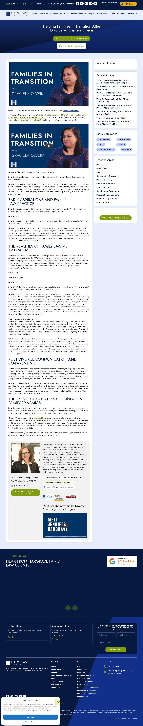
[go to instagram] (11, 696)
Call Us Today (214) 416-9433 (71, 39)
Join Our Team (118, 14)
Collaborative (124, 139)
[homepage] (17, 14)
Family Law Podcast (71, 110)
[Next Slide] (75, 607)
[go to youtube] (16, 696)
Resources (102, 14)
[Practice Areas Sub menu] (85, 14)
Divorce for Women (105, 184)
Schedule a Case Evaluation (25, 493)
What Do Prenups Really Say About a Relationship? (112, 100)
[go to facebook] (7, 696)
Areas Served (59, 14)
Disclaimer (132, 718)
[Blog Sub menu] (94, 14)
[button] (56, 700)
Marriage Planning (106, 149)
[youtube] (86, 4)
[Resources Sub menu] (109, 14)
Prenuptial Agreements (107, 199)
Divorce (121, 144)
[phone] (9, 637)
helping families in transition (31, 120)
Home (34, 14)
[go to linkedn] (20, 696)
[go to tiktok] (24, 696)
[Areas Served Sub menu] (67, 14)
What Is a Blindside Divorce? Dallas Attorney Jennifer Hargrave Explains (113, 81)
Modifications (102, 202)
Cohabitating (104, 139)
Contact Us (132, 14)
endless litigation (41, 418)
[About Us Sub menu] (50, 14)
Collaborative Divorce (106, 176)
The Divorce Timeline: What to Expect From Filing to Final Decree (113, 123)
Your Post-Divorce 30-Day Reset (111, 118)
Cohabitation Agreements (108, 191)
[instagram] (82, 4)
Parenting (126, 149)
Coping (101, 144)
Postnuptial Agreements (107, 195)
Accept (30, 717)
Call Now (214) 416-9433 (115, 218)
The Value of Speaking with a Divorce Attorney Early (113, 113)
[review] (122, 561)
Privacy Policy (30, 722)
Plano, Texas (102, 169)
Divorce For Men (104, 180)
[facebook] (77, 4)
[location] (13, 637)
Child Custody (102, 187)
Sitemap (111, 718)
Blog (90, 14)
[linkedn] (91, 4)
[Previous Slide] (68, 607)
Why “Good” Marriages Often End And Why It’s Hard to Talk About (114, 94)
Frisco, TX (100, 172)
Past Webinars (57, 684)
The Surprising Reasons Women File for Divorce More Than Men (114, 106)
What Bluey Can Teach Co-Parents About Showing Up (115, 87)
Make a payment (129, 3)
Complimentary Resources (61, 675)
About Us (44, 14)
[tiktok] (95, 4)
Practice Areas (76, 14)
